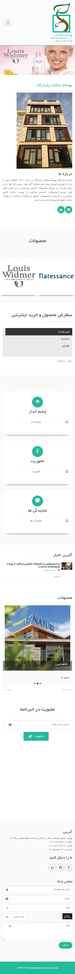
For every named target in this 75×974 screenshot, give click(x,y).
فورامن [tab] (65, 346)
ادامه (57, 577)
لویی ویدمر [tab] (63, 331)
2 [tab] (37, 683)
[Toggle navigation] (8, 22)
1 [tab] (40, 683)
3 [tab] (35, 683)
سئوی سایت (36, 968)
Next (66, 690)
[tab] (38, 353)
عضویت (39, 736)
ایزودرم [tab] (65, 339)
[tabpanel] (37, 644)
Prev (9, 690)
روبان (69, 361)
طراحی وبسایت (51, 968)
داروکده (61, 361)
